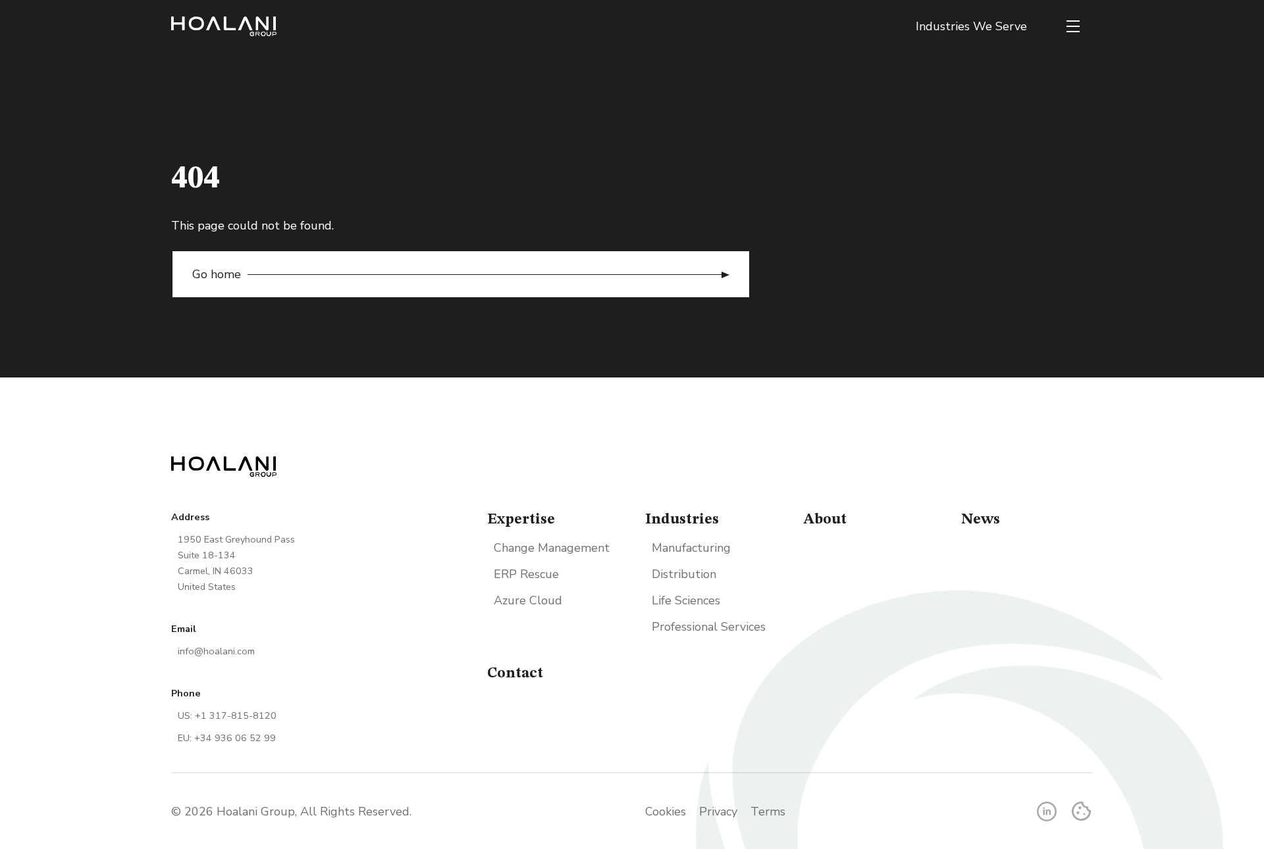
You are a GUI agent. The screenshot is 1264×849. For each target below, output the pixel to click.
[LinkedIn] (1047, 811)
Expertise (521, 519)
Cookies (665, 811)
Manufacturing (691, 548)
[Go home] (223, 26)
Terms (767, 811)
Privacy (718, 811)
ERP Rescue (526, 574)
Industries (682, 519)
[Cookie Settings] (1081, 811)
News (980, 519)
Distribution (684, 574)
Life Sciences (686, 600)
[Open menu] (1073, 26)
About (825, 519)
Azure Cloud (528, 600)
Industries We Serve (971, 26)
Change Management (552, 548)
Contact (515, 673)
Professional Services (709, 627)
